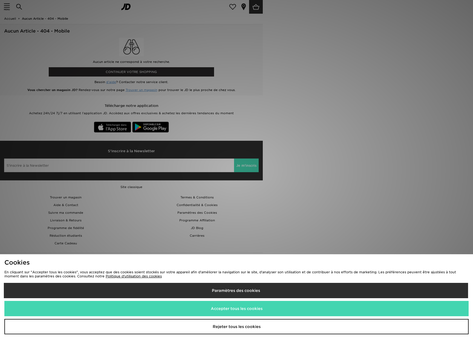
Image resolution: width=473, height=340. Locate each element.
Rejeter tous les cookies (237, 326)
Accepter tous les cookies (237, 308)
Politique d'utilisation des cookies (134, 276)
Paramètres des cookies (236, 290)
